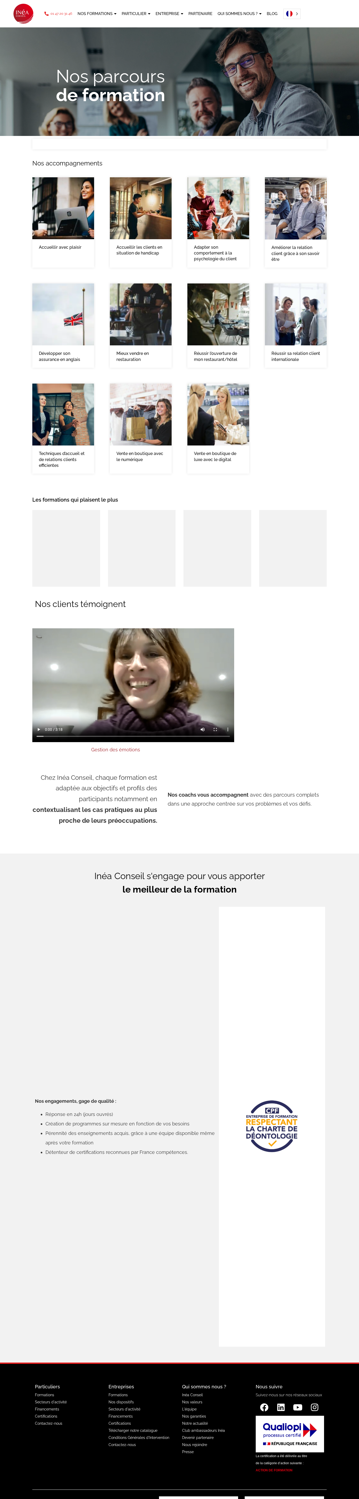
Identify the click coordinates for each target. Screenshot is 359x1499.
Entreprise (167, 13)
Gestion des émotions (115, 749)
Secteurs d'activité (51, 1402)
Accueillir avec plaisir (60, 247)
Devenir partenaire (198, 1438)
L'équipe (189, 1409)
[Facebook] (264, 1407)
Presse (188, 1452)
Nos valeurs (192, 1402)
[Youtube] (297, 1407)
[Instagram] (314, 1407)
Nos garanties (194, 1416)
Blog (272, 13)
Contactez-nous (48, 1423)
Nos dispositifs (121, 1402)
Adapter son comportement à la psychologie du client (215, 253)
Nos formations (95, 13)
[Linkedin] (281, 1407)
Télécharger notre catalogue (133, 1430)
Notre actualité (195, 1423)
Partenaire (200, 13)
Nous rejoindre (194, 1445)
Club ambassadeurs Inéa (203, 1430)
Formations (44, 1395)
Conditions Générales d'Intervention (139, 1438)
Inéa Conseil (192, 1395)
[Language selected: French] (290, 14)
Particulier (134, 13)
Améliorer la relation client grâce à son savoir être (295, 253)
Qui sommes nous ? (238, 13)
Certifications (46, 1416)
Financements (47, 1409)
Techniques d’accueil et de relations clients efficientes (62, 459)
